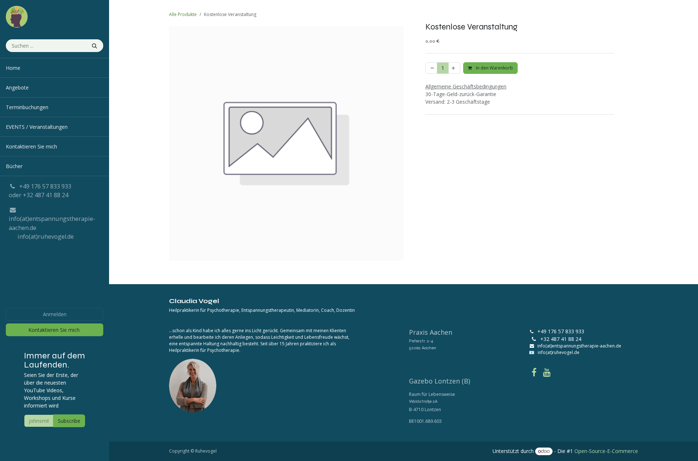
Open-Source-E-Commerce (606, 451)
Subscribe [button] (69, 420)
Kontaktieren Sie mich (54, 329)
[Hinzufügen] (454, 68)
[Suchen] (95, 45)
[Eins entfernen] (431, 68)
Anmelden (55, 314)
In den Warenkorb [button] (494, 68)
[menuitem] (54, 68)
